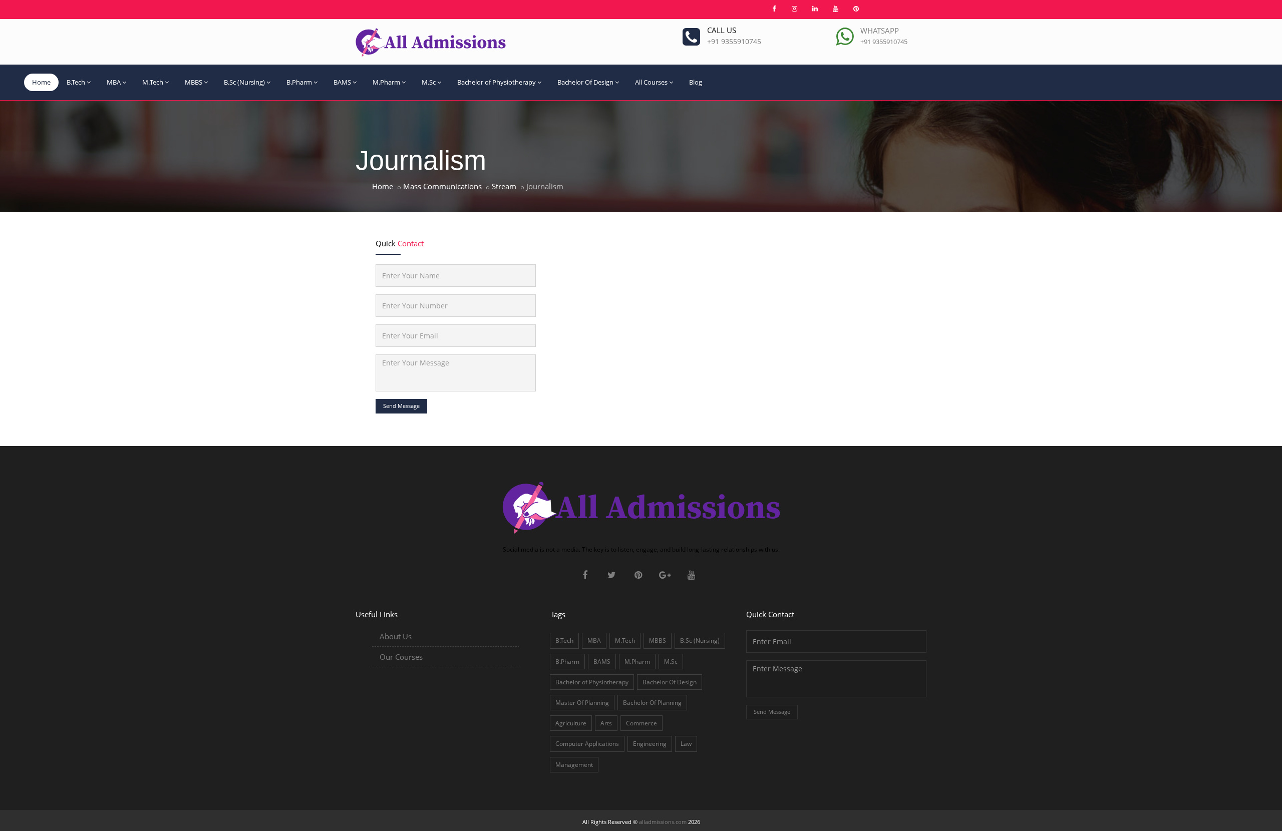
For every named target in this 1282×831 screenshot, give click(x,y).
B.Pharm (299, 82)
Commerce (641, 723)
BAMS (342, 82)
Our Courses (401, 657)
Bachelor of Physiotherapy (496, 82)
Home (41, 82)
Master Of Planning (582, 702)
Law (686, 743)
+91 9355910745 (734, 41)
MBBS (193, 82)
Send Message (401, 405)
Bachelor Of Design (585, 82)
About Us (396, 636)
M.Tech (152, 82)
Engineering (650, 743)
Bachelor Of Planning (652, 702)
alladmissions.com (663, 821)
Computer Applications (587, 743)
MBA (114, 82)
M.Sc (429, 82)
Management (574, 764)
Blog (695, 82)
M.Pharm (386, 82)
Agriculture (570, 723)
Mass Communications (442, 186)
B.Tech (76, 82)
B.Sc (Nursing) (244, 82)
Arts (606, 723)
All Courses (651, 82)
